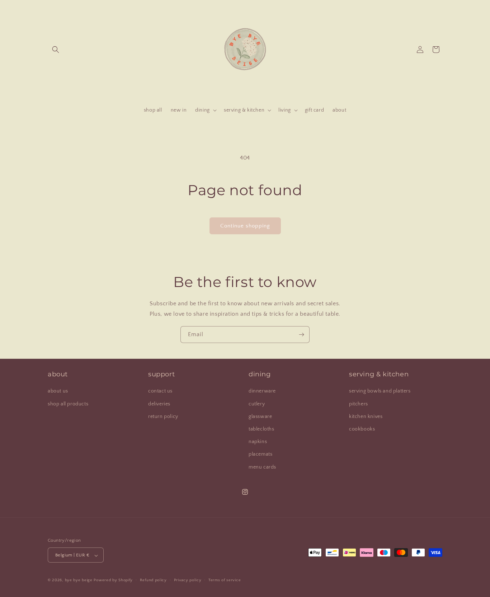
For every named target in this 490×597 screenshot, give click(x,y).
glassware (260, 416)
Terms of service (224, 580)
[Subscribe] (301, 334)
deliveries (159, 404)
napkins (258, 442)
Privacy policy (188, 580)
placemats (260, 454)
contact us (160, 391)
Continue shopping (245, 226)
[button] (55, 49)
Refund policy (153, 580)
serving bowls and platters (380, 391)
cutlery (257, 404)
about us (58, 391)
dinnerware (262, 391)
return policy (163, 416)
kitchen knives (365, 416)
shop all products (68, 404)
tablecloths (261, 429)
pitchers (358, 404)
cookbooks (362, 429)
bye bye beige (79, 580)
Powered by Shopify (113, 580)
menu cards (262, 467)
